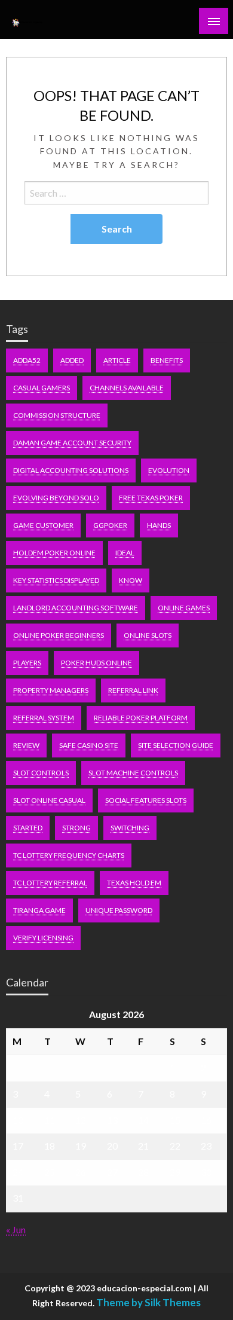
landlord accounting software (75, 607)
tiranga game (39, 910)
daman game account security (72, 442)
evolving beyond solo (56, 497)
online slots (147, 635)
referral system (43, 717)
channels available (127, 387)
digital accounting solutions (70, 470)
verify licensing (43, 937)
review (26, 745)
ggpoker (110, 525)
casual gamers (41, 387)
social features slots (145, 800)
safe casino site (88, 745)
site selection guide (175, 745)
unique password (118, 910)
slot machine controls (133, 772)
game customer (43, 525)
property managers (50, 690)
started (27, 827)
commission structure (56, 415)
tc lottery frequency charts (68, 855)
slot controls (41, 772)
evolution (168, 470)
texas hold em (134, 882)
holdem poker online (54, 552)
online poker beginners (58, 635)
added (72, 360)
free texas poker (151, 497)
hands (159, 525)
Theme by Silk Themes (148, 1302)
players (27, 662)
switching (130, 827)
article (117, 360)
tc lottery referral (50, 882)
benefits (167, 360)
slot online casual (49, 800)
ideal (124, 552)
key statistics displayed (56, 580)
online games (184, 607)
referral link (133, 690)
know (130, 580)
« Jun (16, 1229)
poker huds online (96, 662)
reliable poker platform (141, 717)
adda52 (27, 360)
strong (76, 827)
